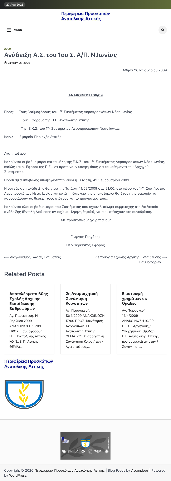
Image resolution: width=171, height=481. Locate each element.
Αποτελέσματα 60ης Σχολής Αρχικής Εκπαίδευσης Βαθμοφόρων (28, 301)
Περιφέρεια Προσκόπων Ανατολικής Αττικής (69, 470)
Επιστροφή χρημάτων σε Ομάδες (134, 298)
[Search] (162, 30)
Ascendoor (139, 470)
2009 (7, 48)
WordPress (17, 475)
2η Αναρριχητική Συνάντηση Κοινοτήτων (82, 298)
